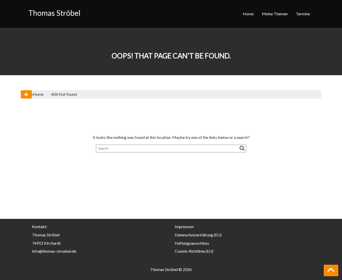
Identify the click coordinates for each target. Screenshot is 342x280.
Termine (303, 13)
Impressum (184, 226)
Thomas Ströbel (54, 12)
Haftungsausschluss (192, 243)
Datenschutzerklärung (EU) (198, 234)
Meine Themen (275, 13)
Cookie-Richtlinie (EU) (194, 251)
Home (248, 13)
